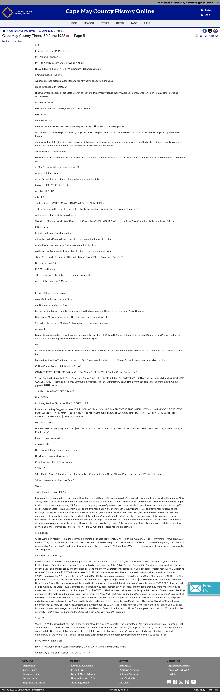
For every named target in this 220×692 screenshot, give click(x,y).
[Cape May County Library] (4, 31)
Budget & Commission (82, 665)
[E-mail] (215, 31)
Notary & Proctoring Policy (84, 678)
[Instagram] (181, 682)
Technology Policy (80, 682)
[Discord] (169, 682)
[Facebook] (204, 31)
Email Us (172, 674)
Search (89, 23)
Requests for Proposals (34, 682)
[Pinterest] (187, 682)
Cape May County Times (22, 30)
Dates (120, 23)
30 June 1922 (46, 30)
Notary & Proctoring (128, 674)
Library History (30, 669)
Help (147, 23)
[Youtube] (193, 682)
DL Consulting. (21, 690)
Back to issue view (12, 41)
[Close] (189, 583)
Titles (105, 23)
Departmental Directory (179, 665)
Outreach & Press (31, 678)
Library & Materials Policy (83, 674)
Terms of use (212, 690)
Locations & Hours (31, 674)
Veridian (124, 690)
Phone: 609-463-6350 (178, 669)
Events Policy (77, 669)
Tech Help (124, 682)
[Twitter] (210, 31)
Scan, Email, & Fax (127, 678)
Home (73, 23)
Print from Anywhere (129, 669)
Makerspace (125, 665)
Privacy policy (199, 690)
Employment (29, 665)
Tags (134, 23)
